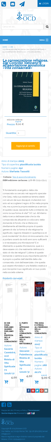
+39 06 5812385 (35, 431)
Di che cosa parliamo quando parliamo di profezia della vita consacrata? (10, 332)
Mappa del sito (7, 410)
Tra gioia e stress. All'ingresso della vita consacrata (41, 328)
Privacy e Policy (20, 410)
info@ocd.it (5, 434)
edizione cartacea (15, 122)
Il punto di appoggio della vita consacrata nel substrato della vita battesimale (25, 333)
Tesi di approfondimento (24, 177)
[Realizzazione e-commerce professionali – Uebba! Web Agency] (31, 413)
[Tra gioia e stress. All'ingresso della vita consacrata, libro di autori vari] (39, 301)
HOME (5, 40)
